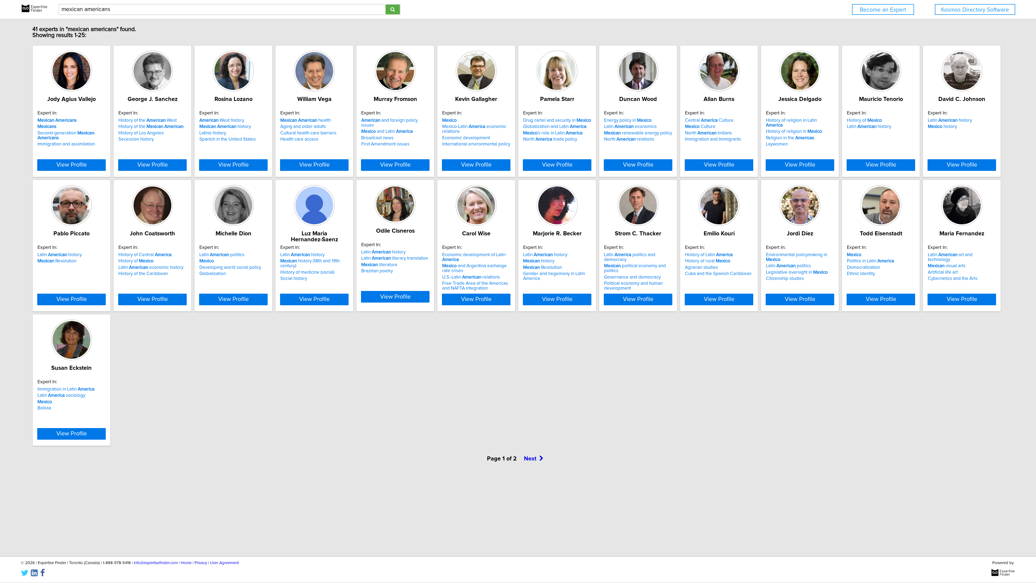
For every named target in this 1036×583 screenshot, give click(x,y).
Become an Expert (883, 10)
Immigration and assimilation (66, 144)
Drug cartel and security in (557, 120)
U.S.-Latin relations (471, 277)
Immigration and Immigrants (713, 139)
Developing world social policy (230, 267)
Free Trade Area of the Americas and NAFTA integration (475, 286)
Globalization (212, 273)
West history (221, 120)
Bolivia (44, 408)
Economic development (466, 137)
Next (530, 459)
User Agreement (224, 563)
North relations (629, 139)
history (225, 126)
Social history (293, 278)
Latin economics (630, 126)
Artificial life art (943, 272)
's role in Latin (552, 133)
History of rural (707, 261)
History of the (150, 126)
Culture (700, 126)
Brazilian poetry (377, 271)
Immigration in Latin (66, 389)
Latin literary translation (394, 258)
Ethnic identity (861, 273)
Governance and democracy (632, 277)
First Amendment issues (385, 144)
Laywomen (777, 144)
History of (864, 120)
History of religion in (794, 131)
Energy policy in (628, 120)
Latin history (869, 126)
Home (186, 563)
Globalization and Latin (555, 126)
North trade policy (550, 139)
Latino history (212, 133)
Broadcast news (377, 137)
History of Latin (709, 254)
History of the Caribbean (143, 273)
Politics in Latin (870, 261)
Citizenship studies (785, 278)
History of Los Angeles (141, 133)
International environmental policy (476, 144)
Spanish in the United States (227, 139)
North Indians (708, 133)
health (305, 120)
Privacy (201, 563)
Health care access (299, 139)
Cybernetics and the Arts (952, 278)
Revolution (57, 261)
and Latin (387, 131)
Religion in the (790, 137)
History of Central (145, 254)
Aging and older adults (303, 126)
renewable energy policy (638, 133)
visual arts (947, 265)
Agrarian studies (701, 267)
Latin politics (221, 254)
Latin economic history (150, 267)
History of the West (147, 120)
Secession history (136, 139)
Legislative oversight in (797, 272)
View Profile (71, 165)
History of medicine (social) (307, 272)
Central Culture (709, 120)
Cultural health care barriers (308, 133)
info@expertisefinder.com (156, 563)
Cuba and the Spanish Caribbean (718, 273)
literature (379, 264)
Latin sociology (61, 395)
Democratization (863, 267)
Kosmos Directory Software (975, 10)
